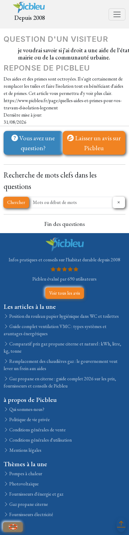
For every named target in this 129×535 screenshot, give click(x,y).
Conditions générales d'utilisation (40, 440)
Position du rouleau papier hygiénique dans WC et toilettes (63, 316)
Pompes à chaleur (25, 473)
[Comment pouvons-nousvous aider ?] (13, 527)
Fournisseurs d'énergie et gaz (35, 494)
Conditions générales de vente (37, 430)
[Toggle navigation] (117, 14)
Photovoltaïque (23, 484)
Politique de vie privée (29, 419)
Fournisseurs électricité (30, 514)
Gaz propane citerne (28, 504)
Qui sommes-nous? (26, 409)
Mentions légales (24, 450)
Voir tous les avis (64, 293)
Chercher (16, 202)
